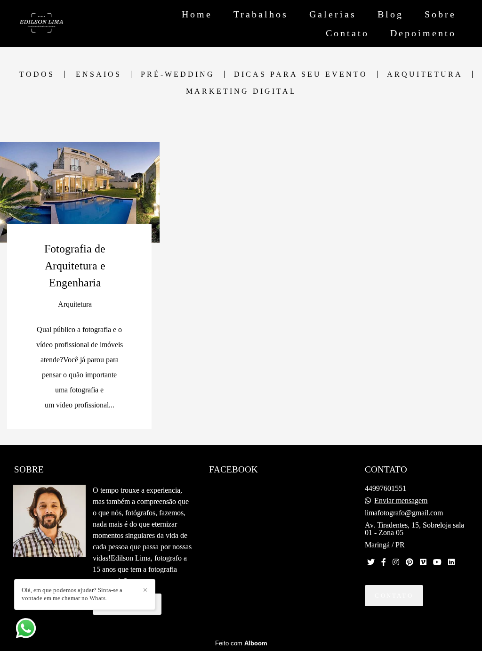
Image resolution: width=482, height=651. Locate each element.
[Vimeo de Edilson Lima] (423, 562)
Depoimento (423, 33)
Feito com (241, 643)
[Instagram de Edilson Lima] (396, 562)
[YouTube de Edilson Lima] (437, 562)
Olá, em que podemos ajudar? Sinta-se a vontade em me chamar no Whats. (72, 594)
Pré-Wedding (178, 74)
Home (197, 14)
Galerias (332, 14)
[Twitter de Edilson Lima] (371, 562)
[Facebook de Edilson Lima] (383, 562)
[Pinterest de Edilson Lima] (409, 562)
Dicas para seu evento (301, 74)
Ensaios (98, 74)
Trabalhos (260, 14)
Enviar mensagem (400, 501)
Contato (347, 33)
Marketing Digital (241, 91)
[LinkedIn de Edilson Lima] (451, 562)
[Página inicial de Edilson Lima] (66, 23)
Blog (390, 14)
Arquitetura (425, 74)
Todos (37, 74)
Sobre (440, 14)
